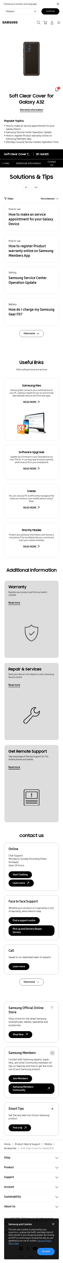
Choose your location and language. (20, 4)
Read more (14, 602)
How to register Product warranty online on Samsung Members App (29, 137)
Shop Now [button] (18, 1034)
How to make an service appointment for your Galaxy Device (30, 127)
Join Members (20, 1078)
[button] (31, 217)
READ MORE (29, 402)
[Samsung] (9, 22)
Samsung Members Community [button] (23, 1088)
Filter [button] (10, 198)
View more (29, 981)
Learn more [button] (19, 883)
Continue (50, 11)
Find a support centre (24, 920)
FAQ (35, 187)
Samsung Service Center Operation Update (28, 132)
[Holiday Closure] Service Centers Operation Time (32, 142)
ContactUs (52, 163)
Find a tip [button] (17, 1127)
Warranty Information (31, 109)
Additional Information (28, 163)
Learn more (19, 966)
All (26, 187)
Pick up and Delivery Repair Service (27, 930)
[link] (57, 89)
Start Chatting (20, 874)
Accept (46, 1251)
